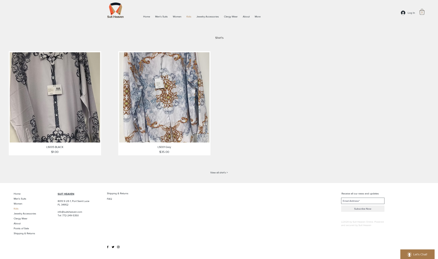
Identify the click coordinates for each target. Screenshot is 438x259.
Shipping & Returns (23, 233)
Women (18, 203)
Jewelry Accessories (23, 213)
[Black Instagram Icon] (118, 247)
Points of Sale (21, 228)
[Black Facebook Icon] (107, 247)
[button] (422, 12)
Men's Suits (20, 198)
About (17, 223)
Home (17, 193)
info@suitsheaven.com (70, 211)
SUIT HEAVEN (66, 193)
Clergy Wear (20, 218)
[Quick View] (55, 97)
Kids (16, 208)
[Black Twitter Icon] (113, 247)
